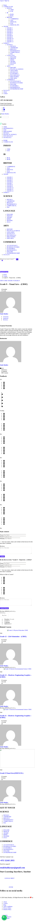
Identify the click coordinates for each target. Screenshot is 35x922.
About (5, 92)
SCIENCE (10, 44)
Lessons (6, 620)
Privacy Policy (7, 908)
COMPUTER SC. (15, 52)
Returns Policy (7, 909)
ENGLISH (13, 57)
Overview (6, 316)
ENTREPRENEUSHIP (16, 89)
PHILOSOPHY (14, 76)
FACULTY (6, 90)
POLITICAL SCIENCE (16, 69)
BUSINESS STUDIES (16, 83)
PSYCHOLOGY (15, 75)
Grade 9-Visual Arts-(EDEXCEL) (11, 773)
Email (1, 536)
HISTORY (13, 67)
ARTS (8, 66)
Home (5, 5)
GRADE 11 (10, 40)
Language (7, 622)
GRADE (5, 26)
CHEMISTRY (14, 48)
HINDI (12, 60)
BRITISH (9, 17)
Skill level (7, 624)
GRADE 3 (10, 28)
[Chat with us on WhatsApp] (4, 917)
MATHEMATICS (15, 51)
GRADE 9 (10, 37)
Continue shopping (5, 268)
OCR (11, 23)
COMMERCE (11, 80)
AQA (11, 20)
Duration (6, 619)
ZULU (12, 64)
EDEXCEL (13, 22)
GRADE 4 (10, 29)
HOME (5, 140)
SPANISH (13, 63)
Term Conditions (7, 906)
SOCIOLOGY (14, 72)
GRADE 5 (10, 31)
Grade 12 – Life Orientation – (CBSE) (13, 636)
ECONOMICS (14, 73)
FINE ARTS (13, 78)
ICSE (11, 11)
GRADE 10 (10, 38)
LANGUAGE (11, 55)
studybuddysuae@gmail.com (12, 868)
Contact (5, 93)
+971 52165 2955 (7, 860)
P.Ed (11, 54)
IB (7, 12)
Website (2, 538)
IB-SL (12, 16)
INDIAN (9, 8)
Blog (4, 905)
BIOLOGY (13, 49)
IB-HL (12, 14)
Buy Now (4, 615)
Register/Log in (4, 272)
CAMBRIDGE (14, 19)
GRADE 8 (10, 35)
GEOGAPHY (14, 70)
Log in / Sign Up (4, 0)
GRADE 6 (10, 32)
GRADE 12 (10, 41)
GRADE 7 (10, 34)
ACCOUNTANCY (15, 81)
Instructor (5, 318)
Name (1, 535)
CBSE (12, 9)
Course (5, 276)
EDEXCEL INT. (14, 25)
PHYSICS (13, 46)
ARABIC (12, 61)
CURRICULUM (8, 6)
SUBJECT (6, 43)
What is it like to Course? (7, 574)
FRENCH (13, 58)
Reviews (5, 320)
